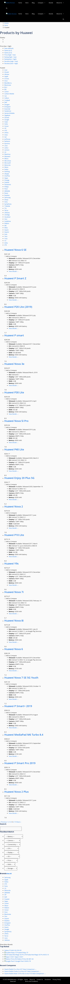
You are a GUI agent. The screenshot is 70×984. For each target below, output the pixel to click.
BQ (5, 89)
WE (5, 226)
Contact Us (40, 979)
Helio (6, 124)
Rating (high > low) (10, 57)
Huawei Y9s (11, 563)
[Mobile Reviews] (9, 3)
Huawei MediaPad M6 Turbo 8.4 (23, 734)
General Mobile (9, 113)
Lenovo (6, 150)
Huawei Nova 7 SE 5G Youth (21, 677)
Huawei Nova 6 (13, 649)
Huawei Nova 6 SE (15, 249)
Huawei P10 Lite (14, 535)
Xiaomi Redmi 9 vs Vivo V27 (13, 969)
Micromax (7, 161)
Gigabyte (7, 115)
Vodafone (7, 221)
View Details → (14, 271)
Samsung (7, 197)
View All (9, 873)
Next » (19, 822)
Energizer (7, 107)
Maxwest (7, 156)
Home (20, 3)
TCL (5, 208)
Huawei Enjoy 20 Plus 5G (19, 478)
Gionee (6, 117)
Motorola (7, 165)
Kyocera (7, 143)
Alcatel (6, 72)
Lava (5, 146)
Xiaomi (6, 232)
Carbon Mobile (9, 94)
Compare (40, 3)
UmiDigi (7, 215)
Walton (6, 223)
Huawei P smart (14, 335)
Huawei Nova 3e (14, 364)
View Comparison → (29, 969)
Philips (6, 187)
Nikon (6, 167)
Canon (6, 92)
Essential (7, 109)
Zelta (6, 243)
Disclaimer (48, 979)
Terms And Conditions (31, 981)
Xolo (5, 234)
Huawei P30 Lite (14, 392)
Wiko (6, 228)
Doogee (7, 105)
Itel (5, 137)
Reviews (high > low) (11, 61)
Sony (6, 202)
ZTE (5, 245)
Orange (6, 180)
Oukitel (6, 182)
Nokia (6, 169)
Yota (5, 239)
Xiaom (6, 230)
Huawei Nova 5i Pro (16, 421)
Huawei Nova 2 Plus (16, 791)
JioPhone (7, 139)
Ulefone (7, 213)
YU (5, 241)
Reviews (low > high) (11, 63)
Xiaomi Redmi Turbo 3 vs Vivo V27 (15, 971)
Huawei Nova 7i (14, 592)
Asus (6, 81)
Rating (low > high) (10, 59)
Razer (6, 193)
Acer (5, 70)
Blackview (7, 85)
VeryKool (7, 217)
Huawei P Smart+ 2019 (18, 706)
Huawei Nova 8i (14, 620)
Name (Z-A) (8, 53)
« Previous (3, 822)
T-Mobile (7, 206)
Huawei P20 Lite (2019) (18, 307)
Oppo (6, 178)
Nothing (7, 171)
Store (26, 3)
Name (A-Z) (8, 50)
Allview (6, 74)
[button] (6, 8)
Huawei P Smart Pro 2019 (19, 763)
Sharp (6, 200)
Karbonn (7, 141)
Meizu (6, 159)
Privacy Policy (57, 979)
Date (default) (8, 48)
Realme (6, 195)
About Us (59, 3)
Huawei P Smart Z (15, 278)
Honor (6, 126)
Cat (5, 96)
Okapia (6, 174)
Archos (6, 79)
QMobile (7, 191)
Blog (33, 3)
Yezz (5, 236)
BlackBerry (8, 83)
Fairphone (7, 111)
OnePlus (7, 176)
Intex (6, 135)
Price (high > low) (10, 55)
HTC (5, 130)
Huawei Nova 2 (13, 506)
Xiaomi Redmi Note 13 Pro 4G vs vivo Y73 (18, 974)
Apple (6, 76)
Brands (51, 3)
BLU (5, 87)
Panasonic (7, 184)
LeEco (6, 148)
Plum (6, 189)
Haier (6, 122)
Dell (5, 102)
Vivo (5, 219)
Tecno (6, 210)
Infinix (6, 133)
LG (5, 152)
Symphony (7, 204)
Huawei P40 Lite (14, 449)
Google (6, 120)
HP (5, 128)
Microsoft (7, 163)
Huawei (6, 899)
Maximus (7, 154)
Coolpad (7, 100)
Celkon (6, 98)
